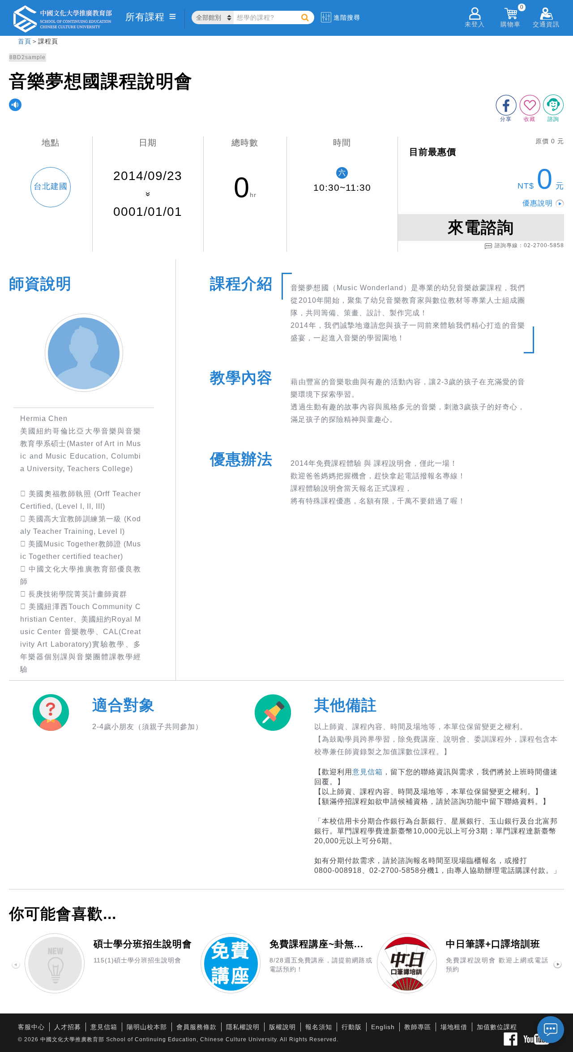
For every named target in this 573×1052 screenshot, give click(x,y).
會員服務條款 (196, 1027)
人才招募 (67, 1027)
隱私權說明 (243, 1027)
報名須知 (318, 1027)
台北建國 (51, 186)
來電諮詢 (481, 227)
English (383, 1027)
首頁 (24, 41)
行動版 (352, 1027)
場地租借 (453, 1027)
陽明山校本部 (147, 1027)
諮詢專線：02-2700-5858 (529, 245)
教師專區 (417, 1027)
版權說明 (282, 1027)
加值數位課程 (497, 1027)
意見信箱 (367, 772)
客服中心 (31, 1027)
